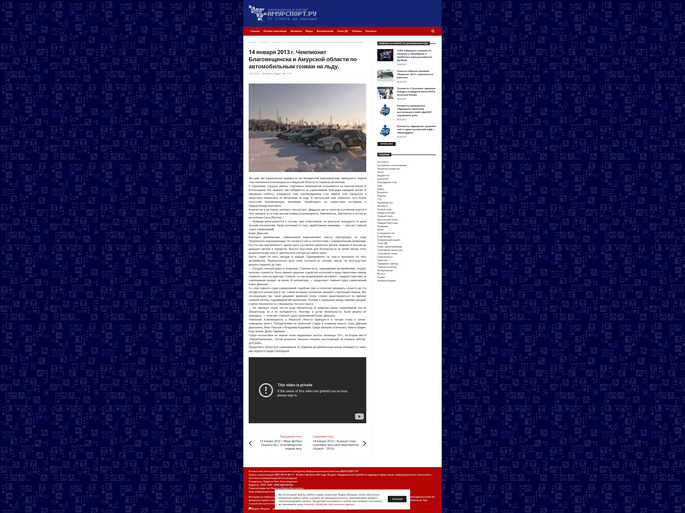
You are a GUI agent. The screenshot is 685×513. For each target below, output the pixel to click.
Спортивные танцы (387, 253)
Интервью (382, 206)
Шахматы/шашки (386, 280)
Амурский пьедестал (388, 168)
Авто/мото (263, 42)
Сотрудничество (386, 233)
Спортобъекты (385, 257)
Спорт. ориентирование (389, 246)
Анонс (380, 172)
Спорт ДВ (382, 243)
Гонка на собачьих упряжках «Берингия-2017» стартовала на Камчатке (415, 74)
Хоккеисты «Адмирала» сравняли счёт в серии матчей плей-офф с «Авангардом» (416, 129)
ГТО (379, 199)
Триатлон (382, 260)
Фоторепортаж (385, 270)
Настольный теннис (387, 219)
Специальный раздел (388, 240)
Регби (380, 229)
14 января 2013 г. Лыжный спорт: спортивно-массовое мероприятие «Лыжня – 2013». (336, 442)
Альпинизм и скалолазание (392, 165)
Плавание (382, 226)
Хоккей (381, 277)
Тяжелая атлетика (387, 267)
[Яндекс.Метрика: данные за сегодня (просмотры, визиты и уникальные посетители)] (259, 509)
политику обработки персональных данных (329, 504)
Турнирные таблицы (387, 263)
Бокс (379, 185)
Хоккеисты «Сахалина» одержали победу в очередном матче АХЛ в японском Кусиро (416, 91)
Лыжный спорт (385, 216)
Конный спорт (384, 209)
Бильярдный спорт (387, 182)
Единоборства (385, 202)
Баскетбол (383, 179)
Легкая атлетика (386, 212)
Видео (277, 73)
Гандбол (381, 195)
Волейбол (382, 192)
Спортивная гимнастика (390, 250)
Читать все (386, 144)
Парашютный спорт (387, 223)
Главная (252, 42)
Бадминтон (383, 175)
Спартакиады (384, 236)
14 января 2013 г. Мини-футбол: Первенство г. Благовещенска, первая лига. (281, 442)
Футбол (381, 273)
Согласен (397, 499)
